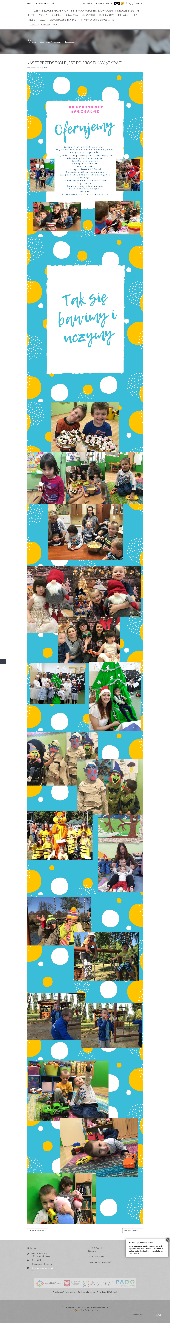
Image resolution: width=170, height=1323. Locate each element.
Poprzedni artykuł (38, 1230)
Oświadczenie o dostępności (100, 1262)
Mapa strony (138, 1314)
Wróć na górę (158, 1315)
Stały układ (128, 3)
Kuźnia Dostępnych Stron (89, 1310)
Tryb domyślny (86, 3)
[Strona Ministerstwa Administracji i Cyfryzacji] (72, 1283)
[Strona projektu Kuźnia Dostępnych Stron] (48, 1283)
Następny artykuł (131, 1230)
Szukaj (53, 3)
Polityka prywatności (96, 1257)
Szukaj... (29, 3)
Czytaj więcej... (134, 1253)
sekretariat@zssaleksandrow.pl (42, 1268)
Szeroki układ (131, 3)
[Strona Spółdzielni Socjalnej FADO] (125, 1283)
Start (34, 42)
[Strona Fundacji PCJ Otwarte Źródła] (97, 1283)
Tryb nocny (100, 3)
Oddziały (57, 42)
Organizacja (45, 42)
